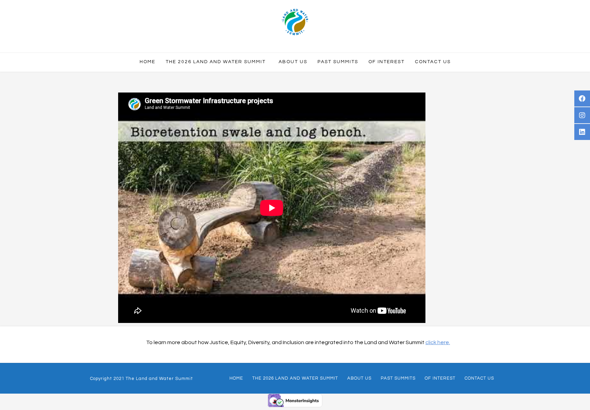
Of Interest (440, 378)
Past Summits (398, 378)
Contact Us (479, 378)
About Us (359, 378)
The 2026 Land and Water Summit (295, 378)
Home (236, 378)
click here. (437, 342)
